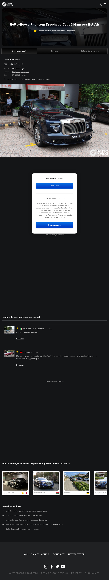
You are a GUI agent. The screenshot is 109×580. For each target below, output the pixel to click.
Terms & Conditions (54, 573)
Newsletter (76, 554)
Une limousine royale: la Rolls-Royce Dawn (24, 515)
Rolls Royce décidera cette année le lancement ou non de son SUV (34, 524)
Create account (54, 225)
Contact (59, 554)
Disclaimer (92, 573)
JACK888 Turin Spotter (33, 329)
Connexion (55, 186)
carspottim (16, 68)
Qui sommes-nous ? (36, 554)
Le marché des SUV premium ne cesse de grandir (26, 520)
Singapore (16, 72)
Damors (26, 352)
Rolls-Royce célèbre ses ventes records (22, 529)
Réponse (20, 339)
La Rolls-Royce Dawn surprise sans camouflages (26, 511)
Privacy (76, 573)
